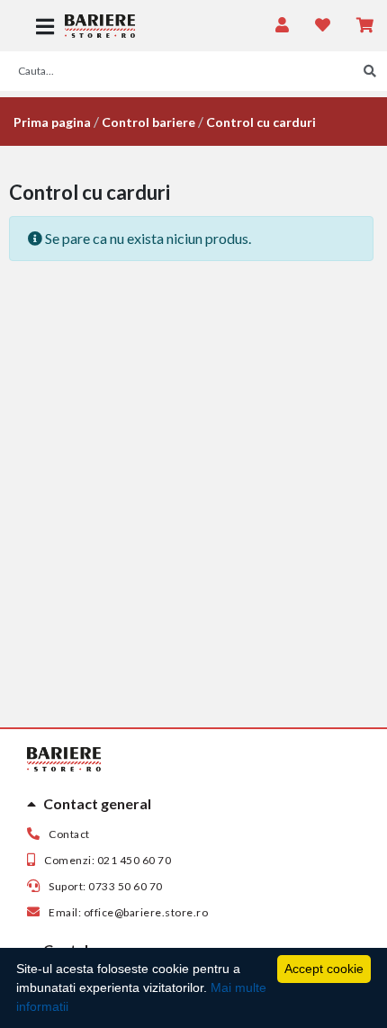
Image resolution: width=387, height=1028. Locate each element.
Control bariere (148, 122)
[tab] (193, 803)
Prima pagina (52, 122)
